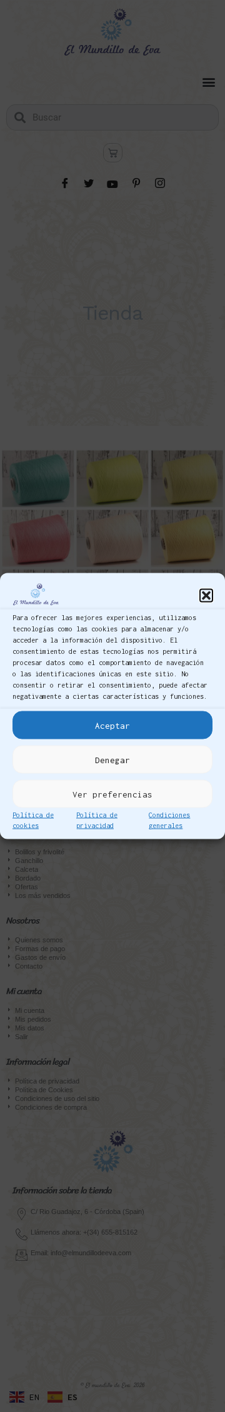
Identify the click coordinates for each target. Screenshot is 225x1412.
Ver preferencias (112, 794)
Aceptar (112, 725)
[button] (206, 595)
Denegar (112, 759)
